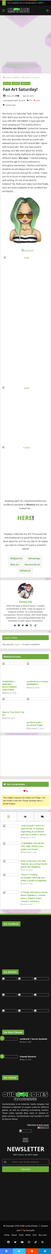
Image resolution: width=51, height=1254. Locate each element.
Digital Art (17, 558)
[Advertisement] (25, 43)
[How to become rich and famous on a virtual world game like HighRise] (11, 865)
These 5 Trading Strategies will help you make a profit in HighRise (34, 877)
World (28, 1235)
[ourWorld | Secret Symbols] (10, 1045)
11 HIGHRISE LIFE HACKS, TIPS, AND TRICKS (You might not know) (32, 846)
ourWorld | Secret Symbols (33, 1039)
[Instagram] (31, 625)
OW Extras (26, 77)
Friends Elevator (28, 1056)
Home (7, 77)
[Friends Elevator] (10, 1063)
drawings (35, 558)
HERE (24, 518)
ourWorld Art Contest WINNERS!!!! (38, 683)
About (14, 1235)
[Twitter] (23, 625)
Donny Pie (11, 96)
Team (21, 1235)
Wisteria (26, 570)
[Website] (15, 625)
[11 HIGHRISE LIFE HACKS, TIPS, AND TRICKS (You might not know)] (11, 850)
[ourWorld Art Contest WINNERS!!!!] (38, 670)
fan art (15, 564)
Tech (34, 1235)
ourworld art (33, 564)
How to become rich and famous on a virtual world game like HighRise (34, 864)
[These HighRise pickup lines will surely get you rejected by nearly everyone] (9, 1013)
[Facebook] (19, 625)
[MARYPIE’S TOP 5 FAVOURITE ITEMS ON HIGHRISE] (41, 1016)
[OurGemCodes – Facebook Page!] (38, 708)
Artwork (35, 77)
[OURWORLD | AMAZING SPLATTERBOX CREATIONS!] (13, 670)
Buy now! (43, 1235)
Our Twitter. (10, 1077)
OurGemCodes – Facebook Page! (35, 723)
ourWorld (16, 77)
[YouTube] (27, 625)
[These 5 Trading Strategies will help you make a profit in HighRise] (11, 881)
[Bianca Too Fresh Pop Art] (13, 703)
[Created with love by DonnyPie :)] (18, 10)
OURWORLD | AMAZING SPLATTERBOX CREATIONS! (9, 685)
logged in (18, 644)
